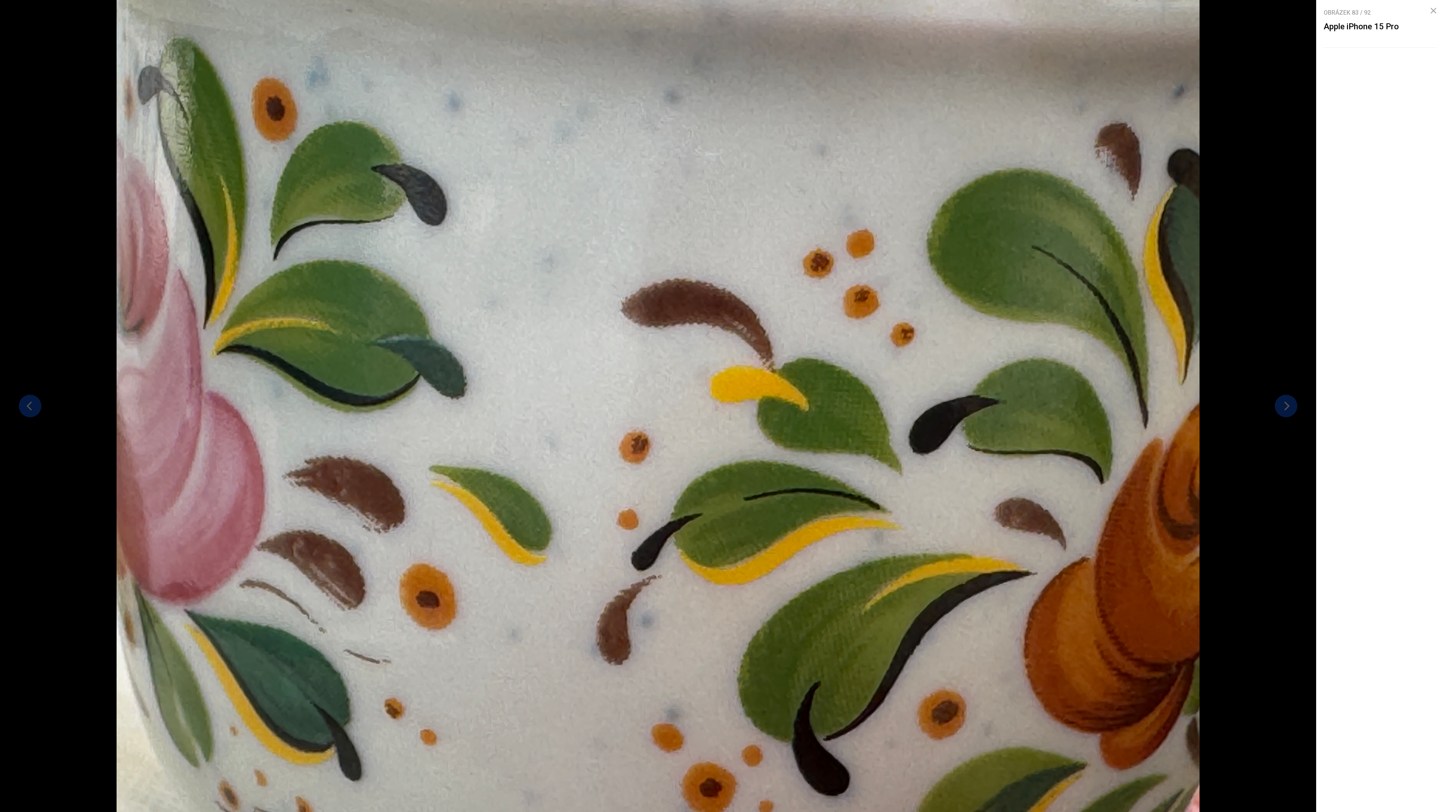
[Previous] (30, 406)
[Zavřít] (1433, 11)
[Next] (1286, 406)
